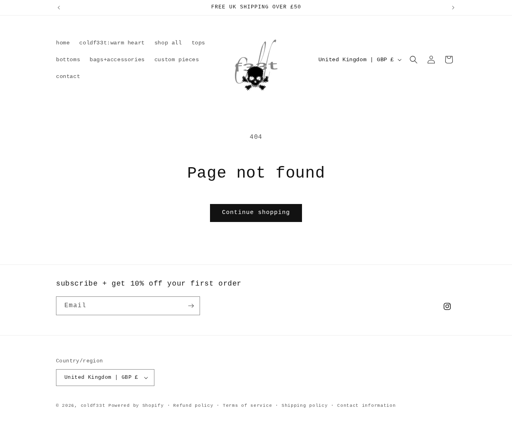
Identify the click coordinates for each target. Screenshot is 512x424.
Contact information (366, 405)
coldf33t (93, 405)
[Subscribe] (191, 305)
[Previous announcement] (59, 7)
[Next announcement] (453, 7)
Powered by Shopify (136, 405)
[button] (413, 59)
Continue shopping (256, 212)
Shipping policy (305, 405)
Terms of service (247, 405)
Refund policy (193, 405)
